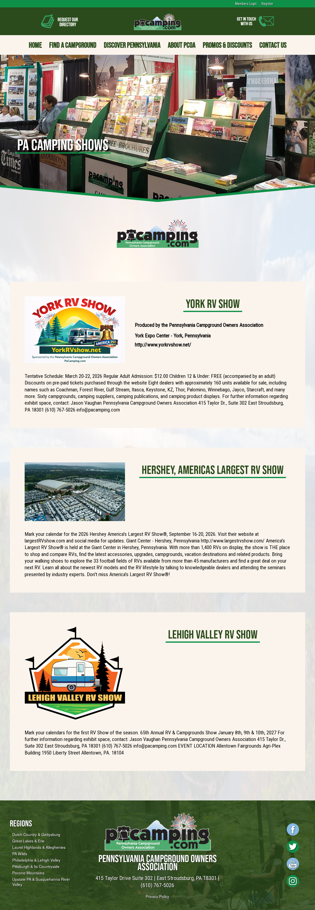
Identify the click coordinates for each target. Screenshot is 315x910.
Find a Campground (72, 45)
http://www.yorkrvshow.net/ (163, 345)
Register (267, 4)
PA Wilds (19, 853)
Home (35, 45)
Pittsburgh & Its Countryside (36, 866)
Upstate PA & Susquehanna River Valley (41, 881)
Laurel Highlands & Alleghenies (39, 847)
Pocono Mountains (28, 872)
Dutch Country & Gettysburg (36, 834)
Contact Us (272, 45)
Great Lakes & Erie (28, 840)
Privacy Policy (157, 896)
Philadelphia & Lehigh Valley (36, 860)
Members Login (246, 4)
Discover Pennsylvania (132, 45)
